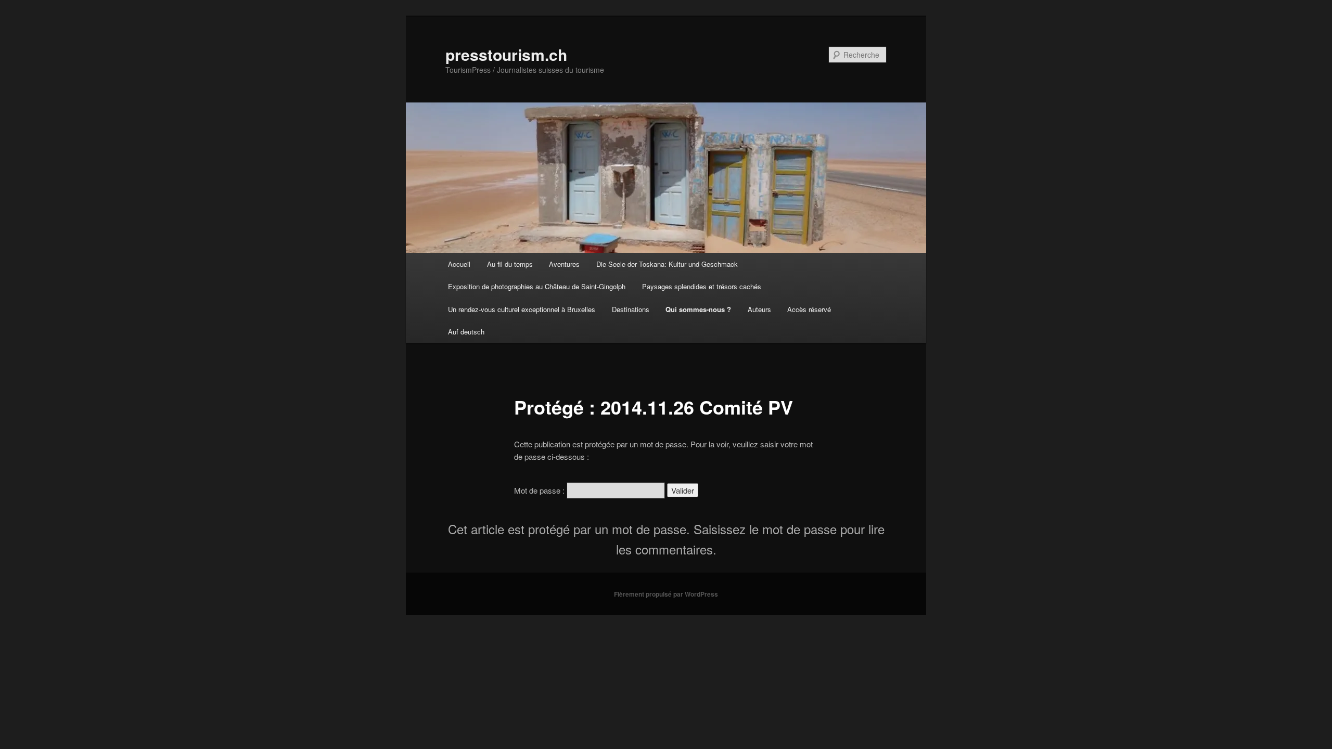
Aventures (564, 264)
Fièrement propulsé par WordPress (666, 594)
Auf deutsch (466, 332)
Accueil (459, 264)
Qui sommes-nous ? (698, 309)
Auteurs (759, 309)
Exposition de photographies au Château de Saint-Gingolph (536, 286)
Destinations (630, 309)
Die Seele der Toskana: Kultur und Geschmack (667, 264)
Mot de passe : (540, 490)
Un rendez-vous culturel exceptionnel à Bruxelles (521, 309)
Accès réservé (809, 309)
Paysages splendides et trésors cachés (701, 286)
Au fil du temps (510, 264)
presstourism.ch (506, 54)
